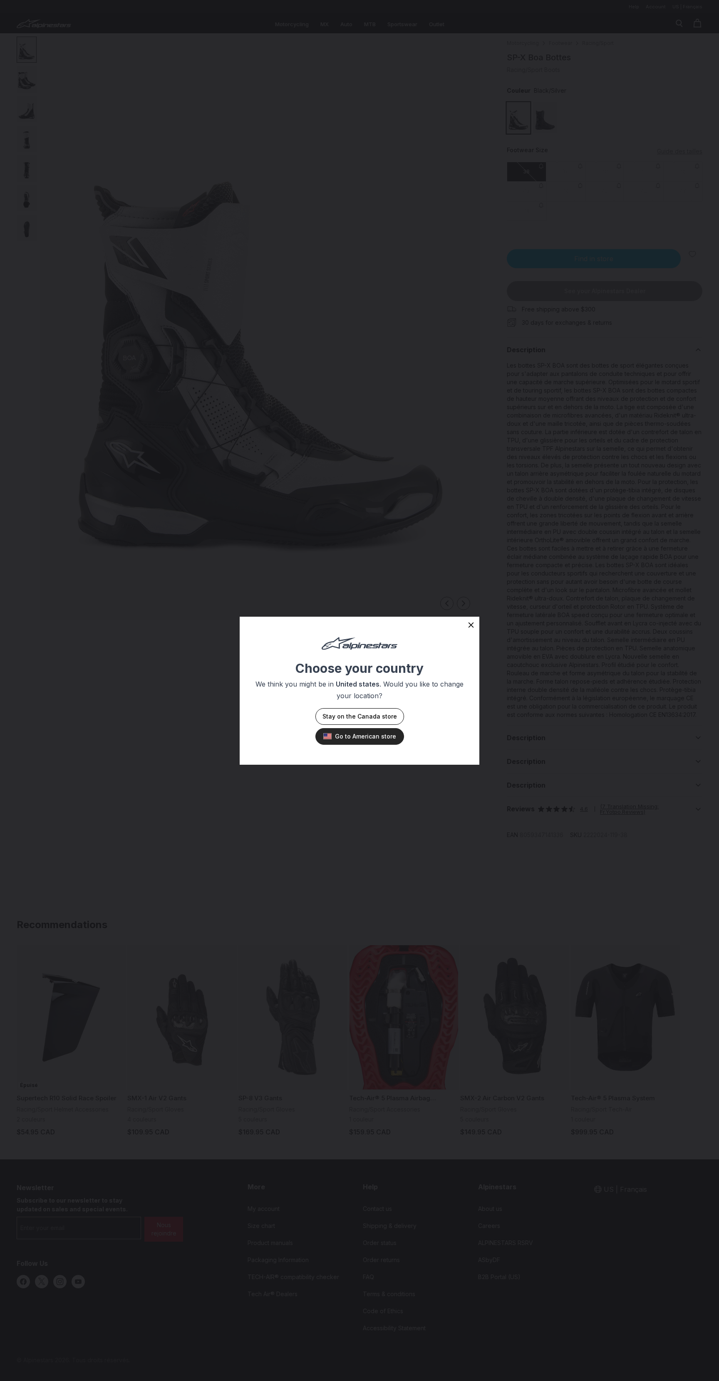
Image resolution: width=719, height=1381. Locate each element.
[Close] (471, 625)
